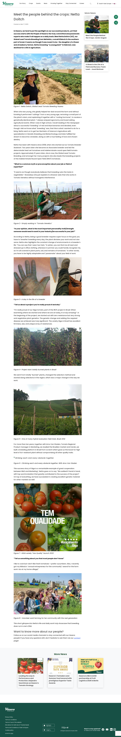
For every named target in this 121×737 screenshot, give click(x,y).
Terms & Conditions (11, 720)
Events (38, 3)
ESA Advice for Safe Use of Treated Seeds (17, 725)
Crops (31, 3)
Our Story (22, 3)
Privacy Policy (9, 717)
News (45, 3)
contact (77, 638)
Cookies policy (9, 730)
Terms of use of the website (13, 722)
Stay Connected (71, 3)
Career (82, 3)
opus (12, 733)
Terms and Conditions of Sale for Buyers (16, 727)
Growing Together (56, 3)
